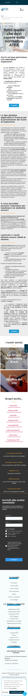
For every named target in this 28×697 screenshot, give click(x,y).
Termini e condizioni (14, 597)
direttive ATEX (8, 78)
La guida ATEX (14, 633)
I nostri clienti (14, 585)
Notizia (14, 635)
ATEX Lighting (14, 616)
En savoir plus (13, 688)
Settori (14, 594)
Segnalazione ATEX (14, 609)
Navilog (17, 674)
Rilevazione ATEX (14, 614)
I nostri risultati (14, 588)
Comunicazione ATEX (14, 611)
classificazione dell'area (12, 81)
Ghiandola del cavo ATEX (14, 621)
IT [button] (17, 2)
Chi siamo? (14, 583)
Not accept (5, 692)
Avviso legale (14, 600)
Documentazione (14, 591)
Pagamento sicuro (14, 640)
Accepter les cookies (16, 692)
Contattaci (14, 642)
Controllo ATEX (14, 618)
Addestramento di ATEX (14, 623)
